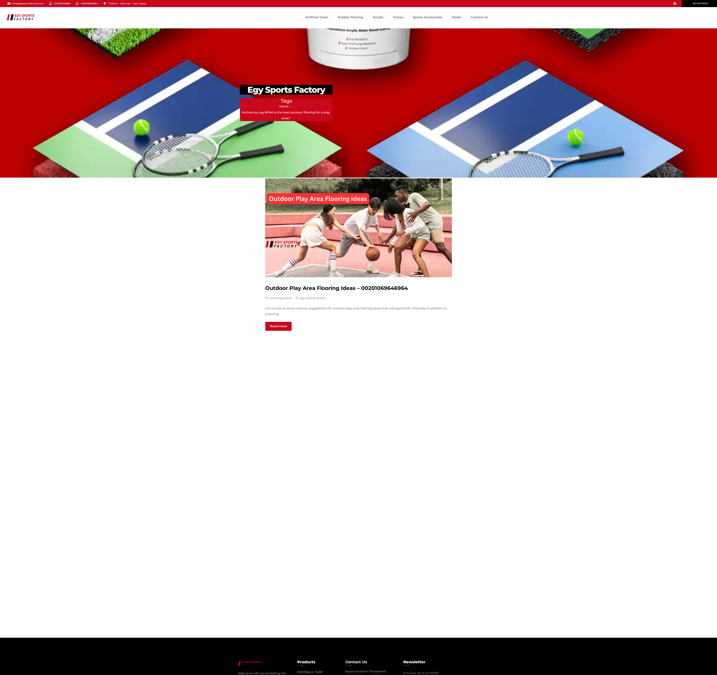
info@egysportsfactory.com (28, 3)
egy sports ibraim (312, 298)
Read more (278, 326)
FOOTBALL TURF (310, 672)
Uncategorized (280, 298)
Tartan (398, 17)
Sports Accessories (427, 17)
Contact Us (479, 17)
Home (284, 106)
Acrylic (378, 17)
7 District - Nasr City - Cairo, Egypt (127, 3)
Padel (456, 17)
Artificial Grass (316, 17)
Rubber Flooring (350, 17)
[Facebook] (674, 3)
